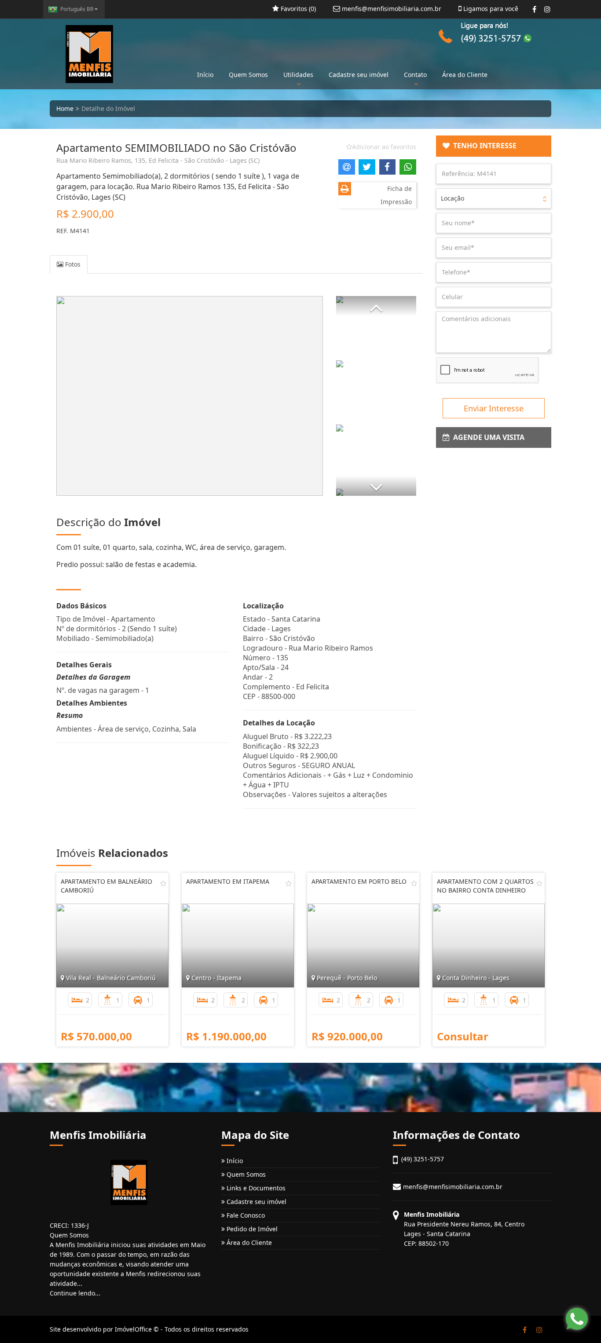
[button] (376, 306)
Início (205, 74)
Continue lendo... (75, 1293)
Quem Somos (248, 74)
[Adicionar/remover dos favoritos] (163, 883)
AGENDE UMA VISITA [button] (487, 437)
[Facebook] (534, 9)
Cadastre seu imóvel (358, 74)
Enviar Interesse (494, 408)
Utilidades (298, 74)
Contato (415, 74)
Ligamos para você (490, 8)
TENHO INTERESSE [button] (483, 145)
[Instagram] (547, 9)
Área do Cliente (464, 74)
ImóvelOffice (133, 1329)
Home (64, 108)
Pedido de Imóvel (251, 1229)
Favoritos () (297, 8)
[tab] (494, 146)
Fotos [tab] (72, 264)
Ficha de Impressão (396, 195)
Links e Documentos (255, 1188)
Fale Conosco (245, 1215)
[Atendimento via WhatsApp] (577, 1319)
